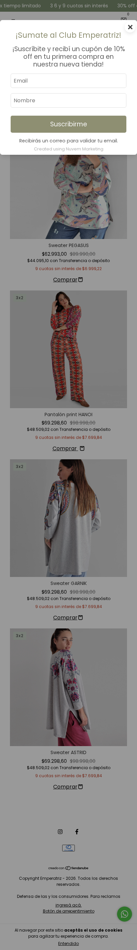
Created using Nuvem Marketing (68, 149)
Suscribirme (68, 124)
